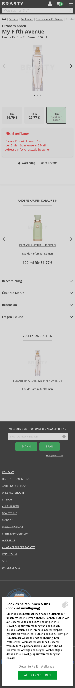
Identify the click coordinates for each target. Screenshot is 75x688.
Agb (4, 561)
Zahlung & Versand (15, 486)
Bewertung (9, 513)
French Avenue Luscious (37, 245)
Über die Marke (13, 293)
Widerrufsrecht (13, 492)
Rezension (9, 305)
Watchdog (28, 163)
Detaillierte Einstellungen (37, 666)
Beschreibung (12, 281)
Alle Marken (10, 506)
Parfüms (13, 19)
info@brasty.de (27, 149)
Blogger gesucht (14, 527)
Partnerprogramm (15, 533)
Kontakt (8, 472)
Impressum (9, 554)
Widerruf (8, 540)
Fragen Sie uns (12, 317)
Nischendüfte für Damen (49, 19)
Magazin (8, 520)
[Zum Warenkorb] (58, 3)
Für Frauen (27, 19)
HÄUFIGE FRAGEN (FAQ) (16, 479)
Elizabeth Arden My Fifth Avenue (37, 381)
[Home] (4, 19)
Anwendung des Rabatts (18, 547)
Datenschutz (11, 567)
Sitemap (7, 499)
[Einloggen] (50, 3)
